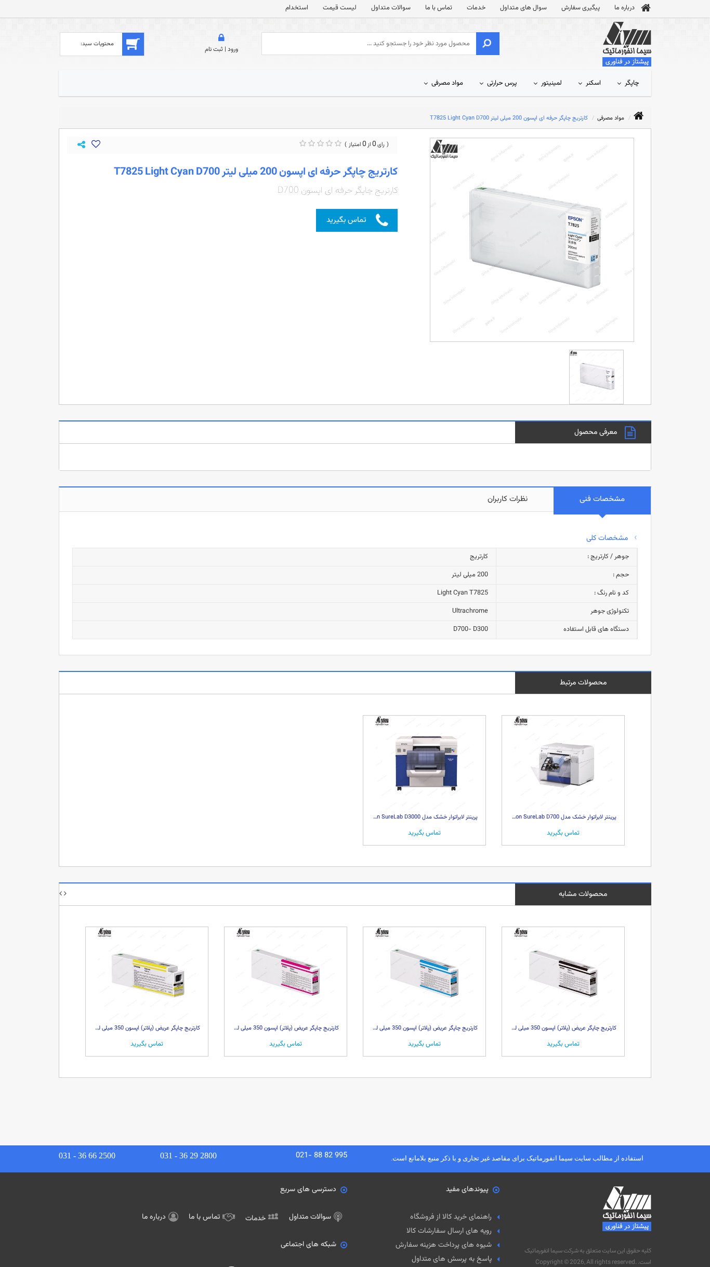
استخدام (296, 8)
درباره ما (624, 8)
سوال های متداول (523, 8)
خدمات (476, 8)
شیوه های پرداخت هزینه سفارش (444, 1245)
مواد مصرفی (447, 83)
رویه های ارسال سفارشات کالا (449, 1231)
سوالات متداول (391, 8)
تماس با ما (438, 8)
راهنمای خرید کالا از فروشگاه (451, 1217)
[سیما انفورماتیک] (626, 44)
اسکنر (593, 83)
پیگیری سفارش (580, 8)
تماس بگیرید (346, 220)
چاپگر (632, 83)
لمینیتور (551, 83)
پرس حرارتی (502, 83)
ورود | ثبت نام (221, 49)
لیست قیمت (340, 8)
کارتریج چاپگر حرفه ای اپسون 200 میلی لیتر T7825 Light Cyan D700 (509, 118)
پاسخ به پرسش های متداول (452, 1259)
